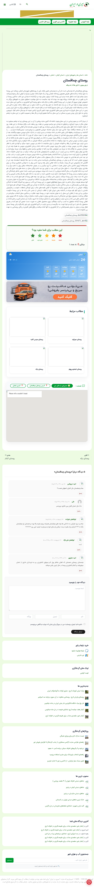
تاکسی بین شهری (58, 21)
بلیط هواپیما (72, 21)
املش (52, 75)
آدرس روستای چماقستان (37, 385)
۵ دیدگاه (68, 85)
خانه (86, 75)
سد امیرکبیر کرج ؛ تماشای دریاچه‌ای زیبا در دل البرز (61, 833)
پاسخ (80, 493)
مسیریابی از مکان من (60, 385)
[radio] (60, 237)
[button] (27, 4)
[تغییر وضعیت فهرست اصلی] (4, 4)
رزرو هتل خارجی (44, 21)
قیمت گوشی (84, 673)
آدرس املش (16, 385)
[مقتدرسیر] (47, 14)
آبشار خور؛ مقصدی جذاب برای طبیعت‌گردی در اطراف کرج (64, 826)
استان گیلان (60, 75)
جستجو (9, 860)
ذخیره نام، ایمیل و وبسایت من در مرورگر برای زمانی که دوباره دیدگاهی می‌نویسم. (56, 624)
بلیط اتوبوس (85, 21)
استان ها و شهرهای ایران (74, 75)
